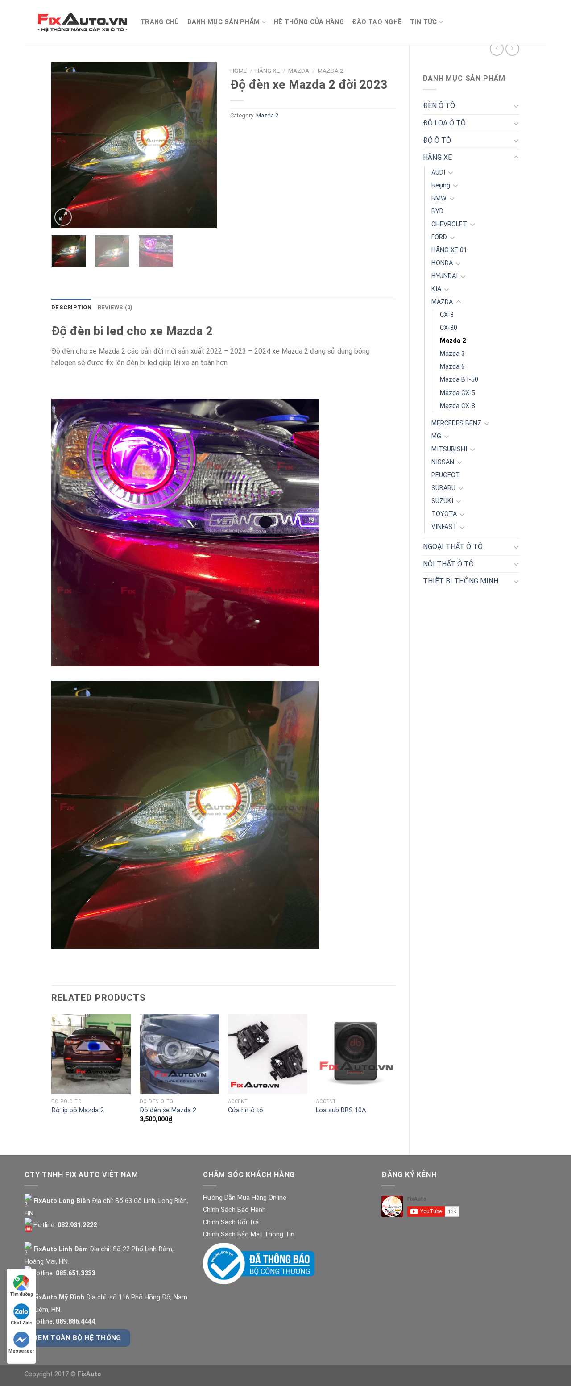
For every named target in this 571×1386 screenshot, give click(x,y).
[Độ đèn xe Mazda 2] (179, 1054)
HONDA (442, 263)
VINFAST (444, 527)
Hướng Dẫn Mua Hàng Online (244, 1198)
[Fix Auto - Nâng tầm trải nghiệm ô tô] (82, 22)
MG (436, 436)
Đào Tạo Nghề (377, 22)
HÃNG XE (437, 157)
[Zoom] (63, 217)
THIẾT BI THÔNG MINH (460, 581)
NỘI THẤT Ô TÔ (448, 564)
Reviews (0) (115, 307)
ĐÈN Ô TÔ (439, 105)
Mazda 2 (453, 341)
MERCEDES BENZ (456, 423)
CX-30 (448, 328)
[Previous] (66, 145)
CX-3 (447, 315)
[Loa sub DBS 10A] (355, 1054)
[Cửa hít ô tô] (267, 1054)
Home (238, 70)
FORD (439, 237)
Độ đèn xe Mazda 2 (168, 1110)
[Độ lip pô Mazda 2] (91, 1054)
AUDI (438, 172)
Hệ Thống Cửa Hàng (309, 22)
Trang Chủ (160, 22)
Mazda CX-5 (457, 393)
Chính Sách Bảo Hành (234, 1210)
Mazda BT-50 (459, 379)
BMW (439, 198)
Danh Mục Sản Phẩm (223, 22)
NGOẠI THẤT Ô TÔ (453, 546)
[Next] (202, 145)
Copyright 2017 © (63, 1374)
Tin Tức (423, 22)
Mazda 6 (452, 366)
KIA (436, 289)
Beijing (440, 185)
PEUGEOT (445, 475)
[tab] (71, 307)
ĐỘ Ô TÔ (437, 140)
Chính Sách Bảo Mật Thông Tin (248, 1234)
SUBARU (443, 488)
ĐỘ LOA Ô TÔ (444, 123)
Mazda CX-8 (457, 406)
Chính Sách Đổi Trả (231, 1222)
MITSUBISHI (449, 449)
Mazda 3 (452, 354)
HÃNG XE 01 (449, 250)
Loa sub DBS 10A (341, 1110)
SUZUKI (442, 501)
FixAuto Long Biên (61, 1201)
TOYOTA (444, 514)
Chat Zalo (22, 1322)
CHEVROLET (449, 224)
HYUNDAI (444, 276)
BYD (437, 211)
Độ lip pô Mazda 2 (77, 1110)
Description (71, 307)
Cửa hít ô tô (245, 1110)
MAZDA (442, 302)
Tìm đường (21, 1294)
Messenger (21, 1351)
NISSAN (442, 462)
